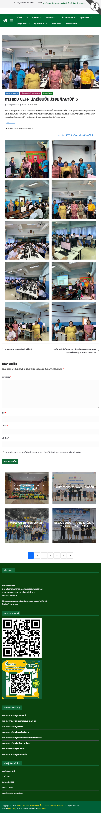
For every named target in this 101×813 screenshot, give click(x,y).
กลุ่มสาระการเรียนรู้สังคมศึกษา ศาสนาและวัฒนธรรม (22, 737)
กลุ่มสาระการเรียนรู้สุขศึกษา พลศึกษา (16, 743)
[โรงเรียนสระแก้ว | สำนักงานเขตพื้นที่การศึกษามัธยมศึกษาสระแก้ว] (5, 21)
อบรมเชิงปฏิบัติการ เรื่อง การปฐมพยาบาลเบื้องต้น (27, 487)
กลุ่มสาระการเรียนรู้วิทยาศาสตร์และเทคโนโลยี (19, 721)
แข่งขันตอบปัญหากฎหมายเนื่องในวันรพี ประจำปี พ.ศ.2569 (74, 525)
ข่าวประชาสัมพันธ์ (47, 93)
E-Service (50, 17)
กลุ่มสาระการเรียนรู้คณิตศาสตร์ (14, 715)
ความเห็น (6, 377)
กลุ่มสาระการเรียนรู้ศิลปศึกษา (13, 748)
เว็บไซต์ (5, 438)
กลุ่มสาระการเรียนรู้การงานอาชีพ (14, 754)
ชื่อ (4, 412)
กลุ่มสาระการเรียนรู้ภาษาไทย (13, 726)
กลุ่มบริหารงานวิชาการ (12, 93)
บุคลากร (35, 17)
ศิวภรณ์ (24, 105)
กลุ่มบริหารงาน (39, 23)
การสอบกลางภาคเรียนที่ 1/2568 (18, 348)
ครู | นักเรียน (84, 17)
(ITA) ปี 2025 (22, 23)
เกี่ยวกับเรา (21, 17)
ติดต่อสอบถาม (71, 23)
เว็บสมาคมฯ (56, 23)
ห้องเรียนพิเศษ (67, 17)
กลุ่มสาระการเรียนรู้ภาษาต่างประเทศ (30, 93)
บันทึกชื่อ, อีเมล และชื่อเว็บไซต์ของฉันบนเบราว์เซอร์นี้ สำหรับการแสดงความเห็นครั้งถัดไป (43, 452)
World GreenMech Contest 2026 (56, 2)
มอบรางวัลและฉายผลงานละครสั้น (74, 487)
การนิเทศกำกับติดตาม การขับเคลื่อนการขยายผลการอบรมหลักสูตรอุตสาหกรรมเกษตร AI (74, 351)
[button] (26, 17)
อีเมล (5, 425)
